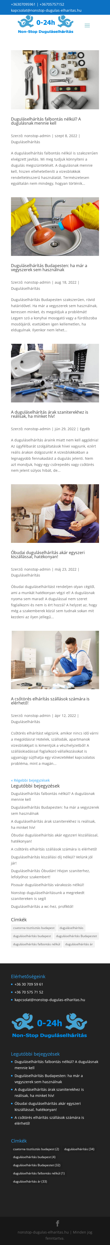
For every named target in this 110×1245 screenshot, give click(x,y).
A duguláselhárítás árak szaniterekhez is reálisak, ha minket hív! (49, 414)
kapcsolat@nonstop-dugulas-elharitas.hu (46, 10)
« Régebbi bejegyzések (30, 780)
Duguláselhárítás (25, 141)
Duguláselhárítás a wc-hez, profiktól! (42, 906)
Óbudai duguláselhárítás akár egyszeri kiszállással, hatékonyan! (48, 554)
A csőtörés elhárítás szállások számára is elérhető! (50, 701)
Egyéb (85, 428)
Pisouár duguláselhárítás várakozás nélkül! (47, 884)
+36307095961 (23, 4)
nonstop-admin (37, 135)
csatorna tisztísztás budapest (33, 928)
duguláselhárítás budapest (32, 936)
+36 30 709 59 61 (29, 984)
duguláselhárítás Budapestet (76, 936)
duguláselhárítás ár (79, 944)
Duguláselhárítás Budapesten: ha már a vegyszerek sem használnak (49, 267)
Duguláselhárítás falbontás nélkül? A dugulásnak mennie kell (46, 121)
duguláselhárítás (71, 928)
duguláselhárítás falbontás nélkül (36, 944)
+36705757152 (52, 4)
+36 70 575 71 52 (29, 992)
